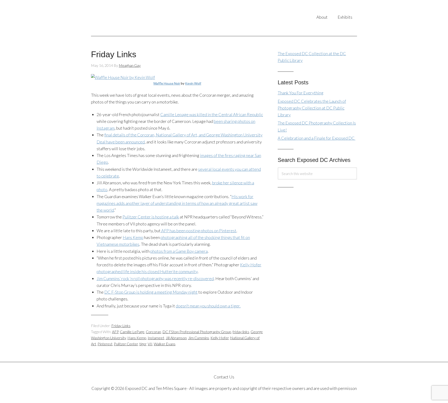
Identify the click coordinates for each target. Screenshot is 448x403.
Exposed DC (137, 18)
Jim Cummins (198, 337)
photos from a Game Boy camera (179, 251)
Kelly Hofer (219, 337)
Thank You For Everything (300, 92)
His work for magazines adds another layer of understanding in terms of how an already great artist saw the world (177, 203)
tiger (142, 344)
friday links (241, 331)
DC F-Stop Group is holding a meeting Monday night (151, 292)
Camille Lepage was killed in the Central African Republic (211, 114)
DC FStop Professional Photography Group (196, 331)
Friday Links (113, 54)
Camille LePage (132, 331)
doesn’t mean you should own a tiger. (208, 305)
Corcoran (153, 331)
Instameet (156, 337)
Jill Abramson (176, 337)
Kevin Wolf (193, 83)
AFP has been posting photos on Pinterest (198, 230)
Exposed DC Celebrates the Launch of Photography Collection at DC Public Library (312, 108)
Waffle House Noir (166, 83)
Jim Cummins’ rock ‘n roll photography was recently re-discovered (155, 278)
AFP (115, 331)
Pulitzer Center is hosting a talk (150, 216)
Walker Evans (164, 344)
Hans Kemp (133, 237)
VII (150, 344)
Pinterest (105, 344)
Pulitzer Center (126, 344)
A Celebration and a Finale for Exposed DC (316, 138)
